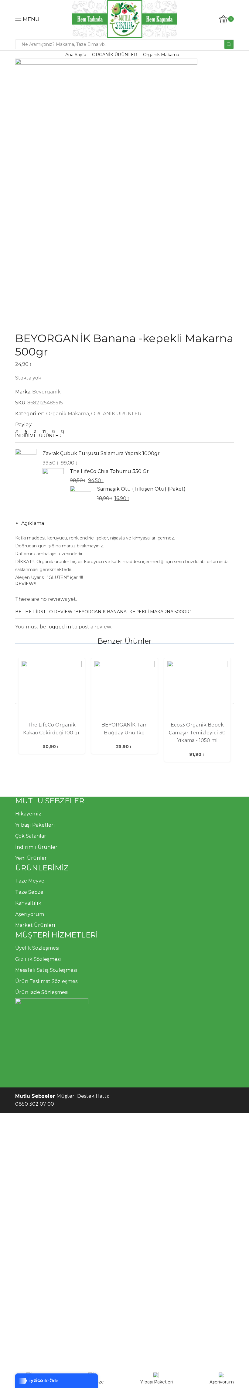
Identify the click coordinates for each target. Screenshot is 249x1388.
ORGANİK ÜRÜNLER (114, 54)
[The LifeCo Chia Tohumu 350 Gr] (53, 478)
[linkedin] (44, 431)
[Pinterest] (34, 431)
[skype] (61, 431)
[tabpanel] (52, 706)
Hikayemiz (28, 814)
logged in (59, 627)
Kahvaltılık (28, 903)
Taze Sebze (29, 892)
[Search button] (229, 44)
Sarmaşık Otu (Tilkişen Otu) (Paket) (141, 489)
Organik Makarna (161, 54)
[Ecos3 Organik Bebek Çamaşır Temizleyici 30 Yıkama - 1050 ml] (197, 691)
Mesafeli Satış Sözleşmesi (46, 970)
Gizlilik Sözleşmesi (38, 959)
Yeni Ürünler (31, 858)
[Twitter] (18, 431)
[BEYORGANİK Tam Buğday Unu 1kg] (124, 691)
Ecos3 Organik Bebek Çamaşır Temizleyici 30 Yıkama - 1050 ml (197, 732)
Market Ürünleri (35, 925)
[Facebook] (26, 431)
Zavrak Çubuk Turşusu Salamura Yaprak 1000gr (101, 453)
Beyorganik (46, 392)
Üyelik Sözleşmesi (37, 948)
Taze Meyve (29, 881)
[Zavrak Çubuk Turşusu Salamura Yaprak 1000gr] (25, 460)
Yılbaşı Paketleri (35, 825)
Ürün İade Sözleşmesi (42, 992)
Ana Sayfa (75, 54)
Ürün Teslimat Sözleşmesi (47, 981)
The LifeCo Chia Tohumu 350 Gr (109, 471)
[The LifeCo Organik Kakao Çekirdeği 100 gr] (52, 691)
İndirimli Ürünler (36, 847)
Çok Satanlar (30, 836)
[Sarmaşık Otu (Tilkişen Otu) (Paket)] (80, 495)
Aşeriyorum (29, 914)
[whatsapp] (53, 431)
